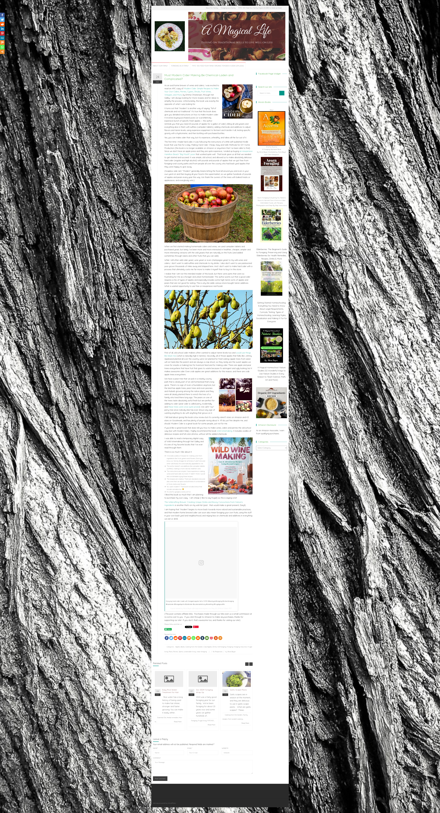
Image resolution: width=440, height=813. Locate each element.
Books (183, 647)
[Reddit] (176, 638)
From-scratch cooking (235, 719)
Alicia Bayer (187, 608)
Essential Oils (161, 717)
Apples (177, 647)
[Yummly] (216, 638)
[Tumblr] (202, 638)
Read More (178, 722)
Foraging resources (240, 647)
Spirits (181, 652)
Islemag (155, 803)
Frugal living (202, 721)
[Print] (198, 638)
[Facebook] (167, 638)
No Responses (217, 652)
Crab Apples (208, 647)
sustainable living (190, 652)
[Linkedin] (2, 28)
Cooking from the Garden (194, 647)
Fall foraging (222, 647)
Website (225, 748)
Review (175, 652)
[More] (220, 638)
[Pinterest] (180, 638)
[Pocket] (211, 638)
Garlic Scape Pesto (238, 690)
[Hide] (1, 56)
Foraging (230, 647)
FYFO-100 (210, 721)
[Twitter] (171, 638)
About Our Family (212, 8)
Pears (171, 652)
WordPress (172, 803)
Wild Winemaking (224, 431)
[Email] (207, 638)
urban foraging (201, 652)
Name (155, 748)
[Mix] (189, 638)
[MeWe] (185, 638)
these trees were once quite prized (183, 407)
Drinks (215, 647)
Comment (157, 758)
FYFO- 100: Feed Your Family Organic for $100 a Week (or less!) (260, 8)
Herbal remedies (172, 717)
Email (189, 748)
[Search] (281, 93)
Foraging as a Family (228, 8)
